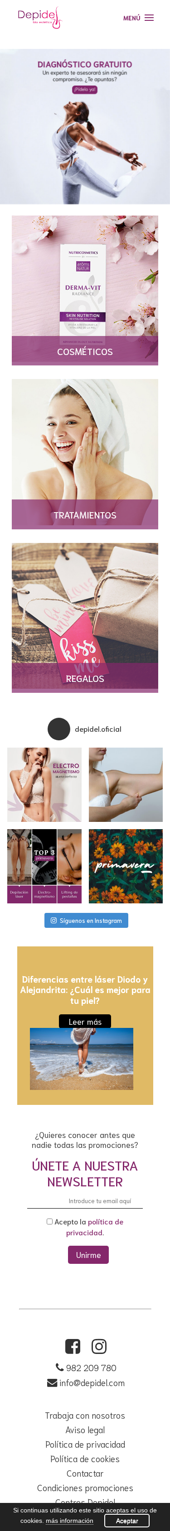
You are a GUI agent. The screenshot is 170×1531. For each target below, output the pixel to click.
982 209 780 (91, 1367)
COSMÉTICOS (85, 351)
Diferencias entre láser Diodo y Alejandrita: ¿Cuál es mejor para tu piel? (85, 989)
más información (69, 1520)
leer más (85, 1021)
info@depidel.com (91, 1382)
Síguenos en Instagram (91, 920)
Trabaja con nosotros (85, 1415)
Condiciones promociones (85, 1487)
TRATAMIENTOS (85, 514)
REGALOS (85, 678)
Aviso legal (85, 1429)
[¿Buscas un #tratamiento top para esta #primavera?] (44, 866)
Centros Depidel (85, 1501)
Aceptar (127, 1520)
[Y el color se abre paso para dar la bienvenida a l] (126, 866)
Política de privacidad (85, 1443)
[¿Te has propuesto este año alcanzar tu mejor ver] (44, 785)
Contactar (85, 1472)
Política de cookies (85, 1458)
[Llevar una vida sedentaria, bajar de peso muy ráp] (126, 785)
